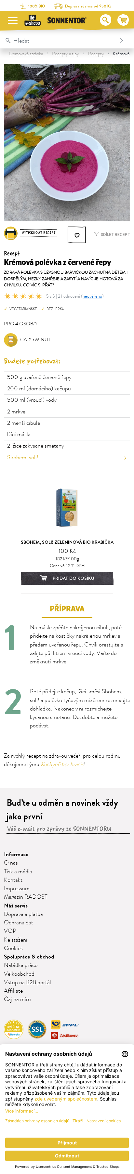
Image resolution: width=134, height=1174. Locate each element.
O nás (11, 863)
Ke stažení (15, 940)
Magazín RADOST (25, 897)
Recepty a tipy (65, 53)
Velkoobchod (19, 974)
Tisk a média (18, 872)
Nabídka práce (20, 965)
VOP (10, 931)
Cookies (13, 948)
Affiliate (13, 991)
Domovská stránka (26, 53)
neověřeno (92, 296)
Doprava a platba (23, 914)
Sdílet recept (115, 234)
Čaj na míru (17, 999)
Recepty (96, 53)
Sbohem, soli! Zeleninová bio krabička (67, 542)
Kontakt (13, 880)
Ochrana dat (18, 923)
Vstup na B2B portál (27, 982)
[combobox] (60, 40)
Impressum (17, 889)
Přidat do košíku (73, 578)
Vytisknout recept (39, 233)
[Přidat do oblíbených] (77, 235)
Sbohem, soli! (22, 458)
